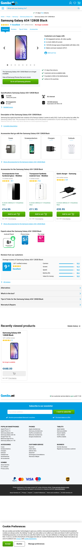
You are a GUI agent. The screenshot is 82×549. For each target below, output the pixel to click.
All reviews (6, 282)
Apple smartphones (34, 429)
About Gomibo (5, 465)
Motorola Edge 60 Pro (7, 438)
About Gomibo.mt (15, 492)
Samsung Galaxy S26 (7, 433)
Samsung (15, 16)
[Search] (78, 8)
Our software (4, 467)
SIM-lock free (51, 53)
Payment (31, 447)
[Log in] (70, 3)
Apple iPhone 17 (5, 429)
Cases (2, 447)
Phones (32, 426)
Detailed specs (8, 107)
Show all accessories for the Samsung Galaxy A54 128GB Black (24, 162)
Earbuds (3, 452)
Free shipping (12, 219)
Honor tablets (61, 435)
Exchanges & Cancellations (37, 454)
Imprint (30, 492)
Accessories (6, 444)
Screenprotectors (6, 449)
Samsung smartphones (35, 431)
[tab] (7, 65)
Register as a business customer (66, 449)
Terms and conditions (53, 492)
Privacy (24, 492)
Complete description (10, 126)
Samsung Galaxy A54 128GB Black (45, 16)
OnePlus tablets (61, 436)
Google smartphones (35, 436)
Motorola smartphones (35, 435)
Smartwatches (5, 456)
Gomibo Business (62, 447)
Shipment (31, 452)
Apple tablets (61, 429)
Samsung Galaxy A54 (26, 16)
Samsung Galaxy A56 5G (8, 435)
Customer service (36, 444)
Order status (32, 449)
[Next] (37, 48)
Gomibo (4, 462)
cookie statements (30, 539)
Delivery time (32, 451)
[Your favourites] (75, 3)
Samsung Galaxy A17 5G (8, 440)
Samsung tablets (62, 431)
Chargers (3, 451)
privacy (18, 539)
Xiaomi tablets (61, 433)
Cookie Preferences (39, 492)
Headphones (4, 454)
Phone (8, 16)
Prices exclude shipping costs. (60, 487)
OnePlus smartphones (35, 433)
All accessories (5, 458)
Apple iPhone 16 (5, 431)
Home (2, 16)
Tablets (60, 426)
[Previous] (4, 48)
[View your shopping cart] (79, 3)
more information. (60, 489)
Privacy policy (5, 468)
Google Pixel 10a (6, 436)
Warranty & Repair (34, 456)
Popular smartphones (10, 426)
